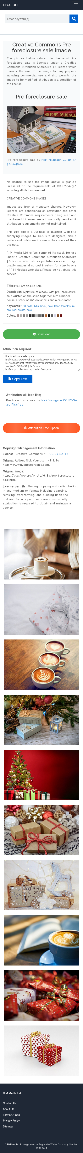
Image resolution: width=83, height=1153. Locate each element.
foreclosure (68, 306)
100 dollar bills (30, 306)
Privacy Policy (11, 1120)
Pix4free (17, 404)
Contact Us (9, 1103)
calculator (53, 306)
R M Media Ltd (12, 1093)
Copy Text (19, 379)
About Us (8, 1109)
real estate (18, 310)
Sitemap (8, 1126)
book (43, 306)
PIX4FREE (11, 4)
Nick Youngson (52, 400)
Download (43, 334)
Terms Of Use (11, 1115)
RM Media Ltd (15, 1144)
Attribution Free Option (43, 428)
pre (9, 310)
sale (29, 310)
